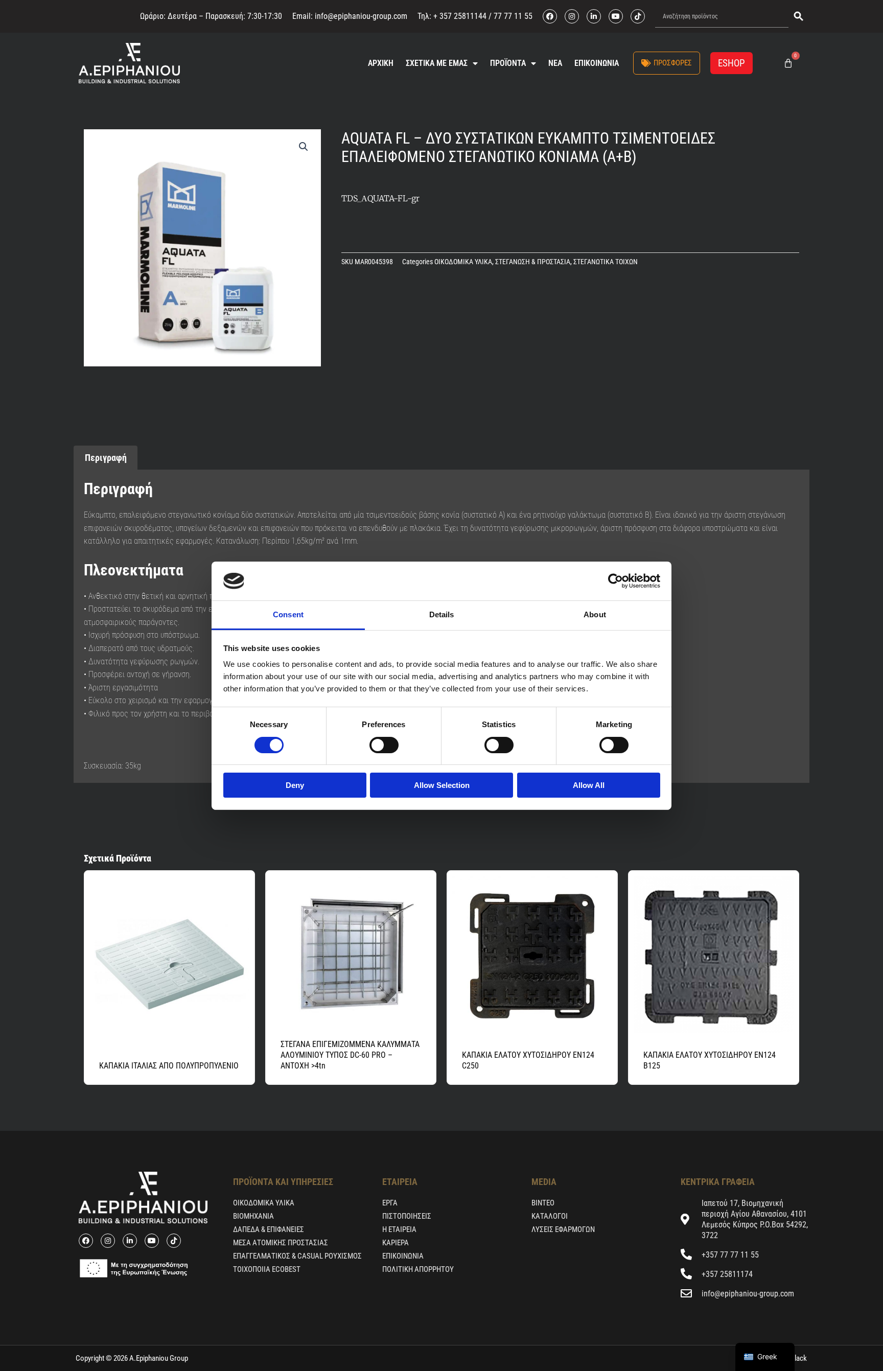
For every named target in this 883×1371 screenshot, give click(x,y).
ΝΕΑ (555, 63)
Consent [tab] (288, 614)
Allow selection (442, 785)
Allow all (589, 785)
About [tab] (595, 614)
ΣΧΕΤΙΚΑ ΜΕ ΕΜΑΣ (437, 63)
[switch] (384, 745)
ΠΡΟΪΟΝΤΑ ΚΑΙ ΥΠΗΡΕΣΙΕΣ (283, 1181)
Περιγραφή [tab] (106, 457)
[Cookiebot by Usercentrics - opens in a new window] (615, 581)
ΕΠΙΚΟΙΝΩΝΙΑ (596, 63)
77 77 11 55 (512, 16)
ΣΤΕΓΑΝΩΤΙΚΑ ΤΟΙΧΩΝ (605, 262)
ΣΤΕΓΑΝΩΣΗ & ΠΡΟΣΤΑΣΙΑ (532, 262)
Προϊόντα (508, 63)
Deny (295, 785)
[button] (303, 146)
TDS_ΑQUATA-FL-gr (380, 198)
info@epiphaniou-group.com (361, 16)
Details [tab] (441, 614)
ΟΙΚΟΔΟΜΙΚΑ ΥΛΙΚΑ (463, 262)
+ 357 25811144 (459, 16)
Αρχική (380, 63)
